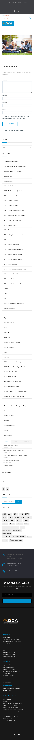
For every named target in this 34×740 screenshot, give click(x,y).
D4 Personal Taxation (9, 313)
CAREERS (4, 527)
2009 (4, 514)
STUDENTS (7, 420)
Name (4, 96)
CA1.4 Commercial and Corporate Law (14, 210)
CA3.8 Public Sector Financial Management (15, 283)
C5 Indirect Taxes (8, 181)
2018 (29, 517)
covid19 (22, 527)
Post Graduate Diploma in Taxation (13, 401)
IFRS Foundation (7, 714)
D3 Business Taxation (9, 308)
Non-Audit (6, 357)
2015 (11, 517)
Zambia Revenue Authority (10, 706)
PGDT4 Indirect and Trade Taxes (12, 381)
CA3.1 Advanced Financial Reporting (13, 249)
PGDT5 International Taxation (11, 386)
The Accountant (16, 540)
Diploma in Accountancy (10, 318)
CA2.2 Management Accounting (12, 230)
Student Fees (7, 690)
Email (4, 103)
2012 (21, 514)
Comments (26, 441)
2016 (17, 517)
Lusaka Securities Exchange (10, 718)
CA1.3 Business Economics (11, 205)
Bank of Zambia (7, 699)
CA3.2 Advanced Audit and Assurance (13, 254)
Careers (18, 6)
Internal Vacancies (6, 533)
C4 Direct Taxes (8, 176)
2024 (12, 524)
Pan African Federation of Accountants (13, 710)
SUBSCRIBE (17, 601)
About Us (14, 2)
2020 (11, 520)
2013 (27, 514)
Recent (15, 441)
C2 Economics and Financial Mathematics (15, 166)
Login (8, 2)
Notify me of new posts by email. (14, 130)
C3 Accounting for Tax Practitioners (13, 171)
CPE (5, 293)
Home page (7, 337)
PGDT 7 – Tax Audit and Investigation (13, 362)
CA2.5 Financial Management (11, 244)
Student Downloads (9, 415)
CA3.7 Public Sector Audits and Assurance (15, 279)
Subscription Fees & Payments (11, 688)
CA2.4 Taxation (8, 239)
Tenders (20, 2)
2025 (19, 524)
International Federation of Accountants (13, 703)
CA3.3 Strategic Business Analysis (13, 259)
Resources (7, 411)
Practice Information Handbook (10, 445)
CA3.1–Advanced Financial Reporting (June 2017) (15, 450)
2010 (9, 514)
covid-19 (16, 527)
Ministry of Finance (8, 701)
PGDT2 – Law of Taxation (10, 371)
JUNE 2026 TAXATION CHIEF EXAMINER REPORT (15, 455)
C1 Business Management (11, 161)
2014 (4, 517)
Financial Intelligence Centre (10, 708)
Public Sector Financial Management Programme (16, 406)
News (5, 352)
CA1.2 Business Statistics (11, 200)
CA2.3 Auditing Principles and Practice (14, 235)
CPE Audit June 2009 (8, 465)
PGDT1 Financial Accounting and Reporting (15, 367)
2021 (19, 520)
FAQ (5, 327)
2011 (15, 514)
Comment (5, 80)
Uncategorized (8, 435)
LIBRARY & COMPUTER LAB (12, 342)
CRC (5, 298)
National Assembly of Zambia (10, 716)
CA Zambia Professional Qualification (13, 191)
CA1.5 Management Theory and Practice (14, 215)
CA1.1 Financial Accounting (11, 195)
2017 (23, 517)
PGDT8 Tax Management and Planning (14, 396)
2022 (25, 520)
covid (10, 527)
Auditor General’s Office (9, 721)
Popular (6, 441)
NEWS (23, 6)
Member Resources (9, 347)
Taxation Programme (9, 425)
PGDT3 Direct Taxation (10, 376)
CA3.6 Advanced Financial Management (14, 274)
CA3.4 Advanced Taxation (10, 264)
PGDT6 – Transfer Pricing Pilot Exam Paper (15, 391)
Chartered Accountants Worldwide (12, 712)
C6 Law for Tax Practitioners (11, 186)
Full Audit (6, 332)
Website (4, 110)
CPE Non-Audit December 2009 (11, 460)
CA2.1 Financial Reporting (10, 225)
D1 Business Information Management (14, 303)
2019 (4, 520)
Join (13, 6)
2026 (26, 524)
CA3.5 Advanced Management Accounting (15, 269)
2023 (4, 524)
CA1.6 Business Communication (12, 220)
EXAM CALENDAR (9, 323)
